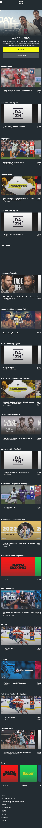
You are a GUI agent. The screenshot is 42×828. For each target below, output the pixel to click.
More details (21, 56)
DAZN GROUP (6, 808)
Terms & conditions (8, 798)
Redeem (4, 814)
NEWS (3, 811)
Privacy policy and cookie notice (12, 801)
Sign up (21, 50)
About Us (4, 817)
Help (3, 795)
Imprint (3, 805)
